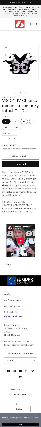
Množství (6, 133)
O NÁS (7, 294)
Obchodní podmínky (13, 306)
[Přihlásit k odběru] (34, 361)
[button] (3, 24)
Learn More (15, 419)
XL (6, 127)
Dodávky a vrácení (12, 300)
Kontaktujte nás (11, 312)
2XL (16, 127)
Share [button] (8, 264)
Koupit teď (20, 164)
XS (6, 121)
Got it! (20, 424)
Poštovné (14, 148)
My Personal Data (13, 316)
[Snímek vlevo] (15, 93)
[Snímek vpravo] (26, 93)
